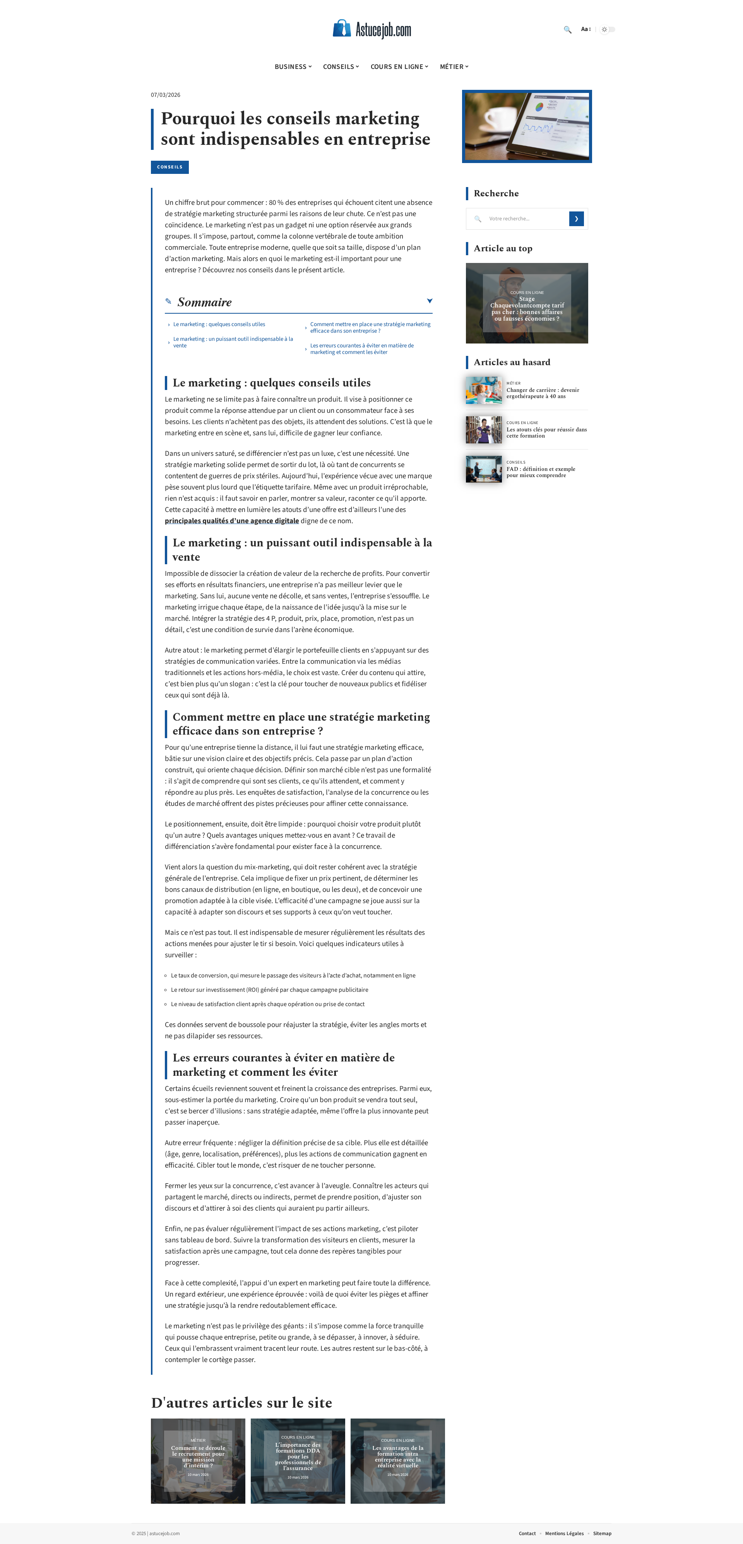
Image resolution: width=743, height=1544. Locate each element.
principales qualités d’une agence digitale (232, 521)
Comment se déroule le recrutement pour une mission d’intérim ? (198, 1457)
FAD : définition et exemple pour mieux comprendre (541, 472)
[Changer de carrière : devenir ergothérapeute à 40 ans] (484, 390)
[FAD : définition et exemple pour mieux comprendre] (484, 469)
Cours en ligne (298, 1437)
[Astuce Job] (371, 29)
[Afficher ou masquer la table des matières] (332, 301)
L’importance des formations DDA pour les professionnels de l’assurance (298, 1457)
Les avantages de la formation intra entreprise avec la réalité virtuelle (398, 1457)
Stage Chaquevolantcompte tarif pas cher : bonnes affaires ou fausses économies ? (527, 308)
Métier (198, 1440)
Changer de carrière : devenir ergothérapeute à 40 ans (543, 393)
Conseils (170, 167)
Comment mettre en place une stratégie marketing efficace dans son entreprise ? (370, 327)
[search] (567, 29)
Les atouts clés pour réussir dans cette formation (547, 433)
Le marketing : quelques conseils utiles (219, 324)
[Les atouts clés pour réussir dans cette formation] (484, 429)
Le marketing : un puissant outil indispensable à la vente (233, 342)
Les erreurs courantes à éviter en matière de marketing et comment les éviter (362, 349)
